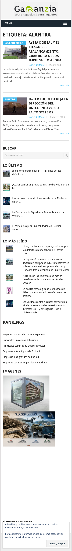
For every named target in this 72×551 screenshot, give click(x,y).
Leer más (64, 85)
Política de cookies (32, 537)
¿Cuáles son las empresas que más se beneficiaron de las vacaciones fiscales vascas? (43, 279)
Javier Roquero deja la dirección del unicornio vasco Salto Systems (48, 105)
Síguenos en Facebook (18, 521)
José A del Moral (37, 65)
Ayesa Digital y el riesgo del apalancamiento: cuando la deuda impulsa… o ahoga (45, 51)
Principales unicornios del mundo (20, 340)
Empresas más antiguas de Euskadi (21, 351)
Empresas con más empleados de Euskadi (25, 362)
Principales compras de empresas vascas (24, 345)
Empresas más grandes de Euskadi (21, 357)
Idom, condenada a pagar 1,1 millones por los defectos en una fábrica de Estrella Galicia (45, 250)
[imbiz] (26, 409)
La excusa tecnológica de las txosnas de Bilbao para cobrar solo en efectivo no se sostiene (44, 292)
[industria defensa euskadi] (29, 445)
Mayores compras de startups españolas (24, 334)
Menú (8, 23)
